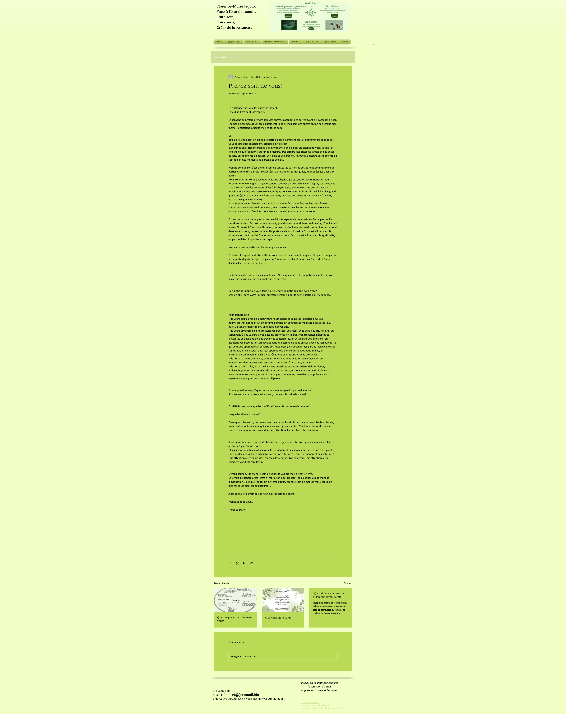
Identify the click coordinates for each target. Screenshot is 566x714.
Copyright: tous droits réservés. (316, 705)
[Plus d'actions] (336, 77)
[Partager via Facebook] (229, 563)
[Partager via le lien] (251, 563)
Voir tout (348, 583)
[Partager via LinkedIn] (244, 563)
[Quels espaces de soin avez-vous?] (235, 600)
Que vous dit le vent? (278, 617)
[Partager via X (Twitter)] (237, 563)
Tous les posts (220, 57)
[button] (348, 57)
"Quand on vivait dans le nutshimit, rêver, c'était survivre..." (328, 595)
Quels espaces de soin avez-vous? (234, 619)
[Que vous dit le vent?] (283, 600)
